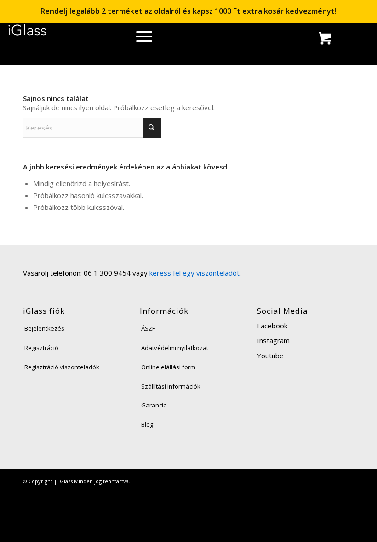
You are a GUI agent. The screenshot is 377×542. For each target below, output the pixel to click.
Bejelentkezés (44, 328)
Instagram (273, 340)
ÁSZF (148, 328)
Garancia (154, 405)
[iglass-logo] (27, 33)
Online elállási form (168, 367)
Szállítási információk (170, 386)
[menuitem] (140, 39)
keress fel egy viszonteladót (194, 272)
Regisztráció (41, 348)
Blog (147, 424)
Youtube (270, 355)
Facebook (272, 325)
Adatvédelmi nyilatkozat (174, 348)
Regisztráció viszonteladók (61, 367)
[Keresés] (140, 39)
